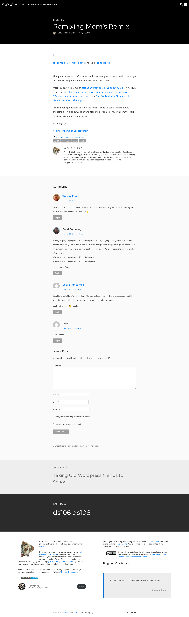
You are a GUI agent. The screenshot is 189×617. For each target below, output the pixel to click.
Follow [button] (81, 586)
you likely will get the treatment (61, 561)
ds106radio (66, 141)
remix (82, 141)
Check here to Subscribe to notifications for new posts (76, 446)
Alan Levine (122, 544)
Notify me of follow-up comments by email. (72, 417)
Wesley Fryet (70, 196)
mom (75, 141)
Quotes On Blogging (69, 572)
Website (56, 409)
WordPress (154, 541)
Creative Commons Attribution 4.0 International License (142, 555)
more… (42, 546)
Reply (57, 217)
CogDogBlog (9, 4)
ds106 (56, 141)
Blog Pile (58, 19)
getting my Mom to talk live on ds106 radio (103, 87)
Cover (75, 612)
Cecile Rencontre (73, 284)
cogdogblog (103, 62)
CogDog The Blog (73, 147)
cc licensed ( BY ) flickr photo (69, 62)
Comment (57, 365)
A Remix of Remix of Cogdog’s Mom (70, 130)
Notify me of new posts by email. (68, 424)
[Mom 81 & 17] (54, 58)
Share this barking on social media (69, 137)
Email (56, 402)
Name (56, 394)
